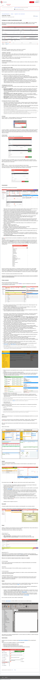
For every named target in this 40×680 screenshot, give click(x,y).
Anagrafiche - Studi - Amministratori (19, 13)
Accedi (15, 7)
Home (3, 5)
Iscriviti (18, 7)
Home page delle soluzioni (6, 13)
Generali (12, 13)
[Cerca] (2, 8)
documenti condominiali (17, 508)
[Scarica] (18, 352)
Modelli (17, 634)
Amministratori (20, 553)
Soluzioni (8, 5)
